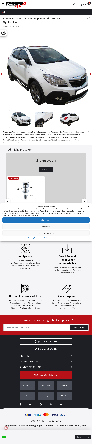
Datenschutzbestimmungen (53, 238)
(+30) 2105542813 (47, 348)
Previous (1, 74)
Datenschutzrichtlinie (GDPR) (71, 425)
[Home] (4, 12)
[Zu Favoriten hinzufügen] (88, 18)
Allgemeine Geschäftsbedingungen (24, 425)
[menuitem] (74, 4)
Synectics (56, 421)
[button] (88, 206)
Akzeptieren (46, 220)
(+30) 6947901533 (47, 341)
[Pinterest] (41, 404)
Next (90, 74)
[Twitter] (30, 404)
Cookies (49, 425)
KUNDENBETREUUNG (30, 367)
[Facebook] (20, 404)
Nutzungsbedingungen (35, 238)
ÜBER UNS (25, 356)
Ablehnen (46, 226)
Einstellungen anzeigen (46, 233)
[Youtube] (61, 404)
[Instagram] (51, 404)
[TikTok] (71, 404)
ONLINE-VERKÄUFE (29, 361)
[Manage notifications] (6, 428)
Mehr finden (46, 169)
